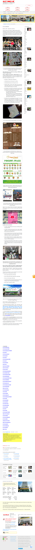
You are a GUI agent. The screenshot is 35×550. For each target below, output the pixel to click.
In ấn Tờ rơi (4, 364)
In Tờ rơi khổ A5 (7, 447)
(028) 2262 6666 (5, 306)
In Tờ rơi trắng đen (6, 425)
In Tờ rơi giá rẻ (5, 355)
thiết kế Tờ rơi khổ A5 (13, 448)
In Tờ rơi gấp (5, 398)
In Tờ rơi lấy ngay (5, 403)
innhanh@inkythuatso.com (9, 312)
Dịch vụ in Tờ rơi (5, 388)
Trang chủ (4, 11)
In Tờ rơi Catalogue (6, 379)
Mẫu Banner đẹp (20, 543)
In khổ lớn (4, 13)
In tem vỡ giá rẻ (15, 466)
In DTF (13, 13)
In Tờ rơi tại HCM (5, 400)
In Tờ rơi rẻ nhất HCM (6, 417)
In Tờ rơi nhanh (5, 415)
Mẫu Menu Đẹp (24, 543)
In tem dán (14, 474)
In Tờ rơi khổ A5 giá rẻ (13, 447)
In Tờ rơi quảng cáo (6, 347)
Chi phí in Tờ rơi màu (6, 420)
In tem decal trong (5, 467)
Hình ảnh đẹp (22, 538)
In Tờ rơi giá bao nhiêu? (6, 374)
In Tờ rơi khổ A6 (5, 362)
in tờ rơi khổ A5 (7, 315)
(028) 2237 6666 (17, 306)
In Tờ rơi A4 (5, 357)
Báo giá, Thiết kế (9, 11)
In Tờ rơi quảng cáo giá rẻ (7, 381)
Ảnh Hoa (26, 538)
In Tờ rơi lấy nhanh (6, 405)
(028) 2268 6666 (9, 307)
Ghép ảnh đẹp (29, 538)
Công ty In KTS (20, 13)
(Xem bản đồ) (13, 522)
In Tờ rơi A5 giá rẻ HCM (6, 359)
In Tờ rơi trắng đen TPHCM (7, 396)
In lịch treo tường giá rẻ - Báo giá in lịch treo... (5, 475)
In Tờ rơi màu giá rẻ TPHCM (7, 350)
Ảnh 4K (24, 538)
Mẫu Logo (19, 538)
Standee (27, 546)
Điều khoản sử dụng (13, 536)
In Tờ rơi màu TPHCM (6, 412)
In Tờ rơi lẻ (4, 408)
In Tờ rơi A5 (5, 352)
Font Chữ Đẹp (24, 546)
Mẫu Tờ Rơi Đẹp (27, 543)
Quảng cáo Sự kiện (25, 11)
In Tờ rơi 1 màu (5, 369)
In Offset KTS (9, 13)
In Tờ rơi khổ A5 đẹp (6, 448)
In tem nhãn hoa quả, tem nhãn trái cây (25, 471)
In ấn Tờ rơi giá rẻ (5, 367)
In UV (16, 13)
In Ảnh (14, 11)
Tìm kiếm (29, 5)
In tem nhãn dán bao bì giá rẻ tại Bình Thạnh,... (15, 471)
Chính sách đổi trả (13, 539)
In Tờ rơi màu (5, 410)
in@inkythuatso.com (17, 312)
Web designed (5, 536)
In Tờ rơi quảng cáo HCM (7, 384)
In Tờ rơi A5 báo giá (6, 376)
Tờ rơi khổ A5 (19, 448)
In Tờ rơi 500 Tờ (5, 427)
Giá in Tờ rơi (5, 429)
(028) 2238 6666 (11, 306)
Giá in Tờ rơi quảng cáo (6, 422)
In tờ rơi (8, 445)
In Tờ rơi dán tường (6, 386)
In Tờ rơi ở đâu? (5, 393)
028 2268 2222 (12, 524)
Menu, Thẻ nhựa (19, 11)
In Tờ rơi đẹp (5, 391)
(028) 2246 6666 (15, 307)
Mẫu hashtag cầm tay (20, 546)
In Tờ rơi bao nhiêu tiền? (7, 371)
